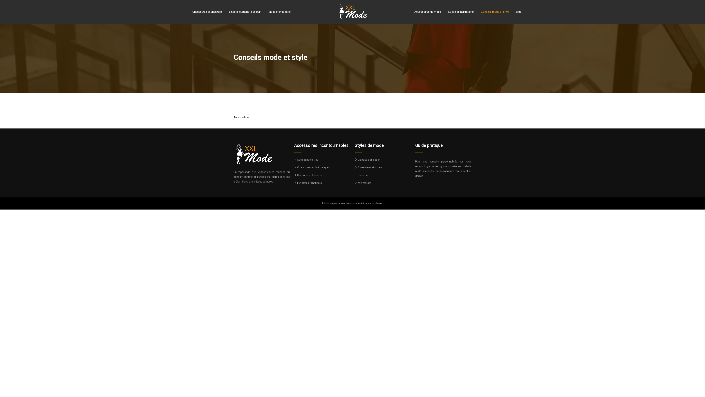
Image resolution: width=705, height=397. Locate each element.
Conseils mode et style (495, 11)
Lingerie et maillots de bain (245, 11)
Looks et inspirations (461, 11)
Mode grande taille (280, 11)
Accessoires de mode (427, 11)
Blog (518, 11)
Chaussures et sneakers (207, 11)
